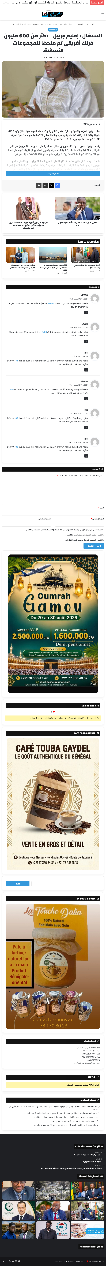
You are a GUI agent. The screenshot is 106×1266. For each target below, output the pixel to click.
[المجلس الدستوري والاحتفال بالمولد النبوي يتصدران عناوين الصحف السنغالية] (87, 1230)
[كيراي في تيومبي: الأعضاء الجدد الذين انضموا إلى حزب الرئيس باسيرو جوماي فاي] (53, 1230)
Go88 (44, 332)
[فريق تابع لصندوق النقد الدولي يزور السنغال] (85, 255)
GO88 (85, 324)
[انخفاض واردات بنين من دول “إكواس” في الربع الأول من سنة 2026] (53, 255)
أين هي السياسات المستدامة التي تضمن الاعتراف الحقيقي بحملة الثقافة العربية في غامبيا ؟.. (61, 1113)
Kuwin (84, 381)
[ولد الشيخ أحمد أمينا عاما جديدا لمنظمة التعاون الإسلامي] (18, 1210)
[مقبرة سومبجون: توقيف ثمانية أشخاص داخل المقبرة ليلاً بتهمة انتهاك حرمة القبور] (53, 1190)
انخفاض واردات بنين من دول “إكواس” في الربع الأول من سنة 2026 (53, 268)
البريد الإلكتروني (97, 518)
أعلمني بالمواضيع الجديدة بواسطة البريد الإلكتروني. (83, 540)
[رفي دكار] (53, 13)
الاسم (101, 507)
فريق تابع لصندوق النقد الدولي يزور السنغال (87, 266)
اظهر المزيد (54, 173)
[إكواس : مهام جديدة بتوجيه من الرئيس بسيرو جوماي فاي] (87, 1210)
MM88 (84, 295)
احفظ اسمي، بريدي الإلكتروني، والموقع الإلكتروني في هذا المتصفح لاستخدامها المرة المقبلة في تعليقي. (64, 529)
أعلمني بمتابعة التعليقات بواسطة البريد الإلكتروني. (84, 534)
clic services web (95, 1261)
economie (80, 24)
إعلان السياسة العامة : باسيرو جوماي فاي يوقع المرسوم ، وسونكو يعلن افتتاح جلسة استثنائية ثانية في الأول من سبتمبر (54, 1108)
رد (86, 312)
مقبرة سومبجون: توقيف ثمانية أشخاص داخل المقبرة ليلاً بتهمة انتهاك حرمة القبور (66, 1117)
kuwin (10, 389)
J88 (86, 353)
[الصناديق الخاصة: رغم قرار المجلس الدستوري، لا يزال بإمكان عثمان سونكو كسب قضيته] (18, 1230)
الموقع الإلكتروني (45, 518)
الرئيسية (88, 24)
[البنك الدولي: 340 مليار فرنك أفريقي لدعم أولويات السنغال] (20, 255)
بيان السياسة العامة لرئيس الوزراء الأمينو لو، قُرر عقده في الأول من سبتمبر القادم (66, 1125)
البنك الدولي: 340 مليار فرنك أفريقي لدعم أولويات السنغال (22, 266)
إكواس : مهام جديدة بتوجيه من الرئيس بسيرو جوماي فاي (75, 1121)
